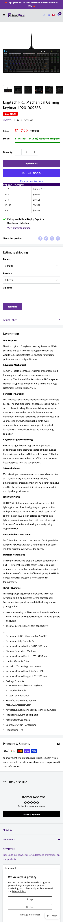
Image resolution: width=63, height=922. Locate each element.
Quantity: (8, 152)
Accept (30, 899)
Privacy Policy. (19, 891)
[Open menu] (4, 15)
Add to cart (31, 163)
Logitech (7, 120)
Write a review (31, 814)
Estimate (12, 306)
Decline (30, 906)
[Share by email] (58, 238)
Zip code (7, 287)
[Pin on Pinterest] (46, 238)
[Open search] (44, 15)
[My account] (49, 15)
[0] (58, 15)
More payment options (31, 181)
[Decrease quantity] (18, 152)
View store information (19, 227)
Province (7, 273)
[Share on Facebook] (40, 238)
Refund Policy (10, 319)
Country (7, 258)
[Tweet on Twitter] (52, 238)
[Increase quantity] (34, 152)
